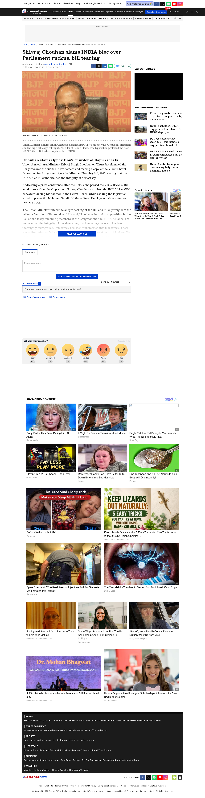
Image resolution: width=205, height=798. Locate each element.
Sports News (30, 740)
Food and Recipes (49, 750)
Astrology (77, 750)
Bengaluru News (153, 720)
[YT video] (174, 4)
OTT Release (51, 730)
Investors (161, 786)
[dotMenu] (183, 11)
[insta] (180, 4)
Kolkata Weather (143, 18)
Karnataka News (100, 720)
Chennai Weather (60, 770)
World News (84, 720)
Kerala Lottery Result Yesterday (93, 18)
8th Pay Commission (91, 760)
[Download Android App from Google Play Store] (174, 777)
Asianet (34, 777)
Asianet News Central (55, 64)
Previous (175, 18)
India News (71, 720)
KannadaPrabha (65, 3)
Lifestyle (138, 11)
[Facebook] (157, 4)
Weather (28, 770)
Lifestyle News (31, 750)
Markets (99, 11)
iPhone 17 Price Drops (121, 18)
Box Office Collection (96, 730)
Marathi (107, 3)
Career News (90, 750)
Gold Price (66, 760)
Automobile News (130, 760)
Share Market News (49, 760)
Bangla (92, 3)
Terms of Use (61, 786)
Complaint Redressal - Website (113, 786)
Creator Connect (156, 12)
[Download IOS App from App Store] (180, 777)
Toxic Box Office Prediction (167, 18)
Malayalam (29, 3)
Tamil (85, 3)
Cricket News (44, 740)
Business (88, 11)
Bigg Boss (64, 730)
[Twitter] (162, 4)
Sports (109, 11)
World (78, 11)
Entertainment (123, 11)
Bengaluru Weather (79, 770)
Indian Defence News (133, 720)
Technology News (111, 760)
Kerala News (115, 720)
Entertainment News (34, 730)
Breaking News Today (34, 720)
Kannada (51, 3)
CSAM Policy (90, 786)
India (70, 11)
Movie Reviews (77, 730)
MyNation (117, 3)
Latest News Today (55, 720)
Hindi (99, 3)
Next (180, 18)
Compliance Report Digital (143, 786)
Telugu (77, 3)
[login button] (188, 12)
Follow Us (125, 66)
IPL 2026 (174, 11)
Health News (65, 750)
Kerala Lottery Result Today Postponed (56, 18)
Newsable (41, 3)
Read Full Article (77, 234)
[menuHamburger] (192, 12)
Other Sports (87, 740)
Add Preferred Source (138, 4)
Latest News (59, 11)
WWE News (74, 740)
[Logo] (36, 12)
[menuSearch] (197, 12)
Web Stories (104, 750)
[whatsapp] (168, 4)
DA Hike (76, 760)
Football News (60, 740)
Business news (31, 760)
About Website (46, 786)
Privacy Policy (76, 786)
